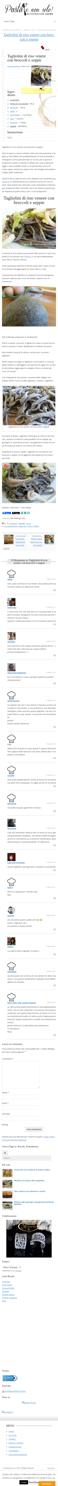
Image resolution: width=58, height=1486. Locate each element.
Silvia (9, 579)
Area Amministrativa (18, 1454)
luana (10, 887)
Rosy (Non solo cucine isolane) (21, 1002)
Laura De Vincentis (16, 862)
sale (12, 118)
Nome (5, 1092)
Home (11, 1431)
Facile (28, 524)
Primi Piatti (22, 526)
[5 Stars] (9, 518)
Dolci (4, 1301)
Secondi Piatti (8, 1288)
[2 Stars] (4, 518)
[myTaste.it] (7, 1412)
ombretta (11, 607)
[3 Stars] (6, 518)
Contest (12, 1439)
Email (5, 1103)
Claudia (10, 775)
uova (12, 111)
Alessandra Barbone (16, 673)
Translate (18, 1271)
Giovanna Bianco (14, 66)
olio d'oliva (15, 115)
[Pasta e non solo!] (29, 9)
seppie (13, 126)
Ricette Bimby (33, 526)
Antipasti (6, 1281)
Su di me (13, 1435)
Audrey (10, 915)
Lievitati (5, 1291)
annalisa (11, 641)
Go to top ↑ (51, 1468)
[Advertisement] (29, 1334)
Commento (7, 1058)
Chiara (10, 946)
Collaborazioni (10, 526)
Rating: (5, 1124)
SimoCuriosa (13, 701)
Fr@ (9, 744)
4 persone (14, 100)
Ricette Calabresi (9, 1297)
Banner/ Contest (16, 1443)
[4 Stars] (7, 518)
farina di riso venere (19, 103)
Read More (34, 1482)
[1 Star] (3, 518)
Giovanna (11, 803)
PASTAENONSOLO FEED (15, 1391)
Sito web (6, 1114)
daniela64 (11, 971)
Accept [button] (23, 1482)
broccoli (13, 122)
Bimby (28, 256)
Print (9, 137)
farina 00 (14, 107)
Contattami (14, 1451)
